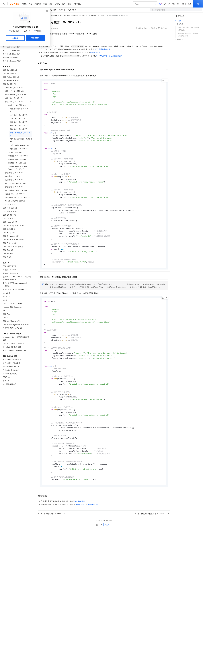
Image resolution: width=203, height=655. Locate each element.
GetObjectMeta (94, 504)
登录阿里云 (35, 38)
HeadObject (80, 504)
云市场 (57, 4)
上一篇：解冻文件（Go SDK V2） (53, 513)
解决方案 (38, 4)
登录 (198, 4)
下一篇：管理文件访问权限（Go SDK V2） (150, 513)
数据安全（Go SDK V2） (80, 16)
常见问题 (62, 10)
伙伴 (63, 4)
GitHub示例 (80, 501)
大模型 (24, 4)
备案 (178, 4)
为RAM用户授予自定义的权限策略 (109, 56)
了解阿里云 (77, 4)
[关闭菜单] (4, 4)
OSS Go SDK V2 (65, 16)
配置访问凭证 (95, 52)
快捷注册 (15, 38)
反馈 (107, 525)
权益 (45, 4)
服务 (69, 4)
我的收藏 (164, 28)
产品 (30, 4)
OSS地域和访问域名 (102, 49)
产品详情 (152, 28)
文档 (173, 4)
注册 (189, 4)
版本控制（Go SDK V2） (98, 16)
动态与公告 (72, 10)
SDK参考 (54, 16)
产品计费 (52, 10)
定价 (50, 4)
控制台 (184, 4)
